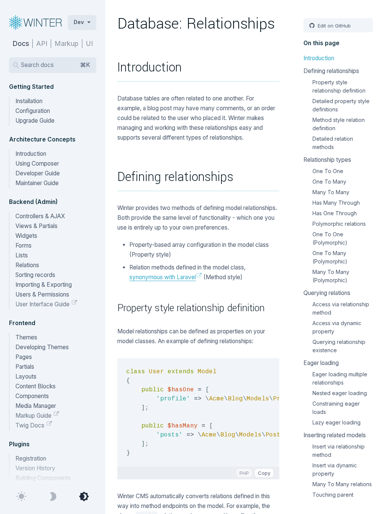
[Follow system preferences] (83, 496)
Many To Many (330, 192)
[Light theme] (21, 496)
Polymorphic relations (339, 224)
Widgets (26, 235)
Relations (27, 265)
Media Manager (35, 405)
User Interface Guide (43, 304)
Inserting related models (334, 435)
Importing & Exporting (43, 284)
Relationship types (327, 159)
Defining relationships (331, 71)
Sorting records (35, 274)
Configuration (32, 110)
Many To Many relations (342, 484)
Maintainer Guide (37, 183)
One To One (327, 171)
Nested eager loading (339, 393)
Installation (28, 101)
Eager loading (321, 362)
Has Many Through (336, 202)
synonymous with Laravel (162, 277)
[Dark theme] (52, 496)
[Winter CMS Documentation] (37, 22)
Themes (26, 337)
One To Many (329, 181)
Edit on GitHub (333, 26)
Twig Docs (30, 425)
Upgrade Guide (35, 120)
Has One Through (334, 213)
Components (32, 396)
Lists (21, 255)
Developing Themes (42, 347)
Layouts (25, 376)
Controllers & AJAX (40, 216)
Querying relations (326, 293)
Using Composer (37, 163)
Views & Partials (36, 226)
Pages (23, 356)
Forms (23, 245)
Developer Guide (37, 173)
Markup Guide (34, 415)
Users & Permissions (42, 294)
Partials (24, 366)
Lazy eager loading (336, 422)
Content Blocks (35, 386)
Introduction (30, 153)
